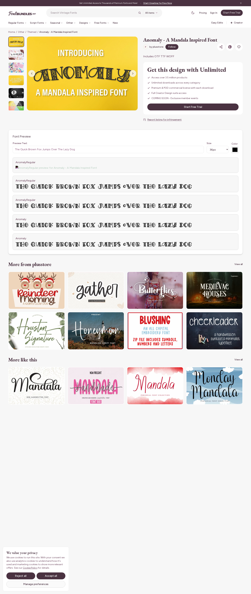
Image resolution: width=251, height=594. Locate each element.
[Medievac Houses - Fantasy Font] (214, 290)
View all (238, 264)
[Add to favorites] (239, 47)
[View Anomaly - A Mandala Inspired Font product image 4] (16, 80)
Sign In (213, 12)
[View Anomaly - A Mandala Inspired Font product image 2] (16, 54)
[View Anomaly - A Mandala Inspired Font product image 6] (16, 106)
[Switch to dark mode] (193, 13)
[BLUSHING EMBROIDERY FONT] (155, 330)
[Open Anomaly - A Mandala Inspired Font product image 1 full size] (82, 73)
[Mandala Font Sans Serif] (155, 385)
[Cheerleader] (214, 330)
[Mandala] (37, 385)
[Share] (221, 47)
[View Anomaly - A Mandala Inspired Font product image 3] (16, 67)
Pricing (203, 12)
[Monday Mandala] (214, 385)
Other (21, 32)
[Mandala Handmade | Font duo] (96, 385)
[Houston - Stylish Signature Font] (37, 330)
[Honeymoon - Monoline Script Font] (96, 330)
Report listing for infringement (164, 119)
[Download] (53, 276)
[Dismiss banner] (241, 3)
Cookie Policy (30, 567)
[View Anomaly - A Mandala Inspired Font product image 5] (16, 93)
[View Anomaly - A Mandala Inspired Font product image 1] (16, 42)
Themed (31, 32)
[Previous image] (31, 73)
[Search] (139, 13)
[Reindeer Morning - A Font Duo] (37, 290)
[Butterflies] (155, 290)
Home (11, 32)
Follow (172, 46)
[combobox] (93, 13)
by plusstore (154, 46)
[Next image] (132, 73)
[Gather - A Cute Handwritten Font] (96, 290)
